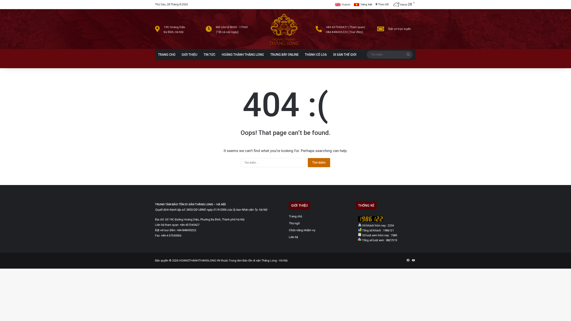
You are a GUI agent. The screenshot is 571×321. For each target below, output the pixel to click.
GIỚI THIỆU (189, 54)
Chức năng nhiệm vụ (302, 230)
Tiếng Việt (366, 4)
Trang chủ (295, 216)
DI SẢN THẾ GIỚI (344, 54)
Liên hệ (293, 237)
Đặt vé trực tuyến (399, 29)
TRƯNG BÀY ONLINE (284, 54)
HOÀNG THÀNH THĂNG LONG (243, 54)
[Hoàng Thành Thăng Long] (284, 45)
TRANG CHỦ (166, 54)
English (346, 4)
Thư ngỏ (294, 223)
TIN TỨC (209, 54)
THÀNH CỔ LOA (316, 54)
